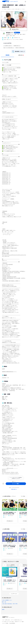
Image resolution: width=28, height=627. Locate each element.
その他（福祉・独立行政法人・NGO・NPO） (10, 603)
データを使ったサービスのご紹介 (8, 621)
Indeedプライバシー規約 (19, 621)
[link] (4, 564)
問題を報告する (14, 489)
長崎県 (3, 609)
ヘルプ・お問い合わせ (6, 619)
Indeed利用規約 (12, 623)
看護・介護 (4, 601)
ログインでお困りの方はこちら (16, 619)
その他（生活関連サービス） (7, 600)
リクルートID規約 (5, 623)
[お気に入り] (3, 483)
